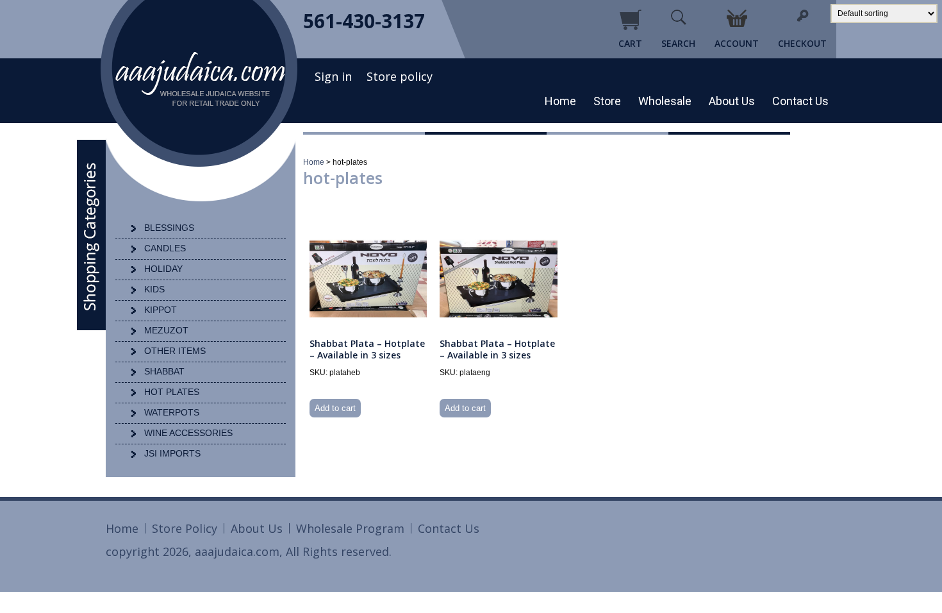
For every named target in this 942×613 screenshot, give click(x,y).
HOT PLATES (171, 392)
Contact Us (800, 101)
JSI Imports (172, 453)
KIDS (154, 289)
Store (607, 101)
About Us (732, 101)
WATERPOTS (171, 412)
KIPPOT (160, 310)
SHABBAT (164, 371)
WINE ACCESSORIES (188, 433)
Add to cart (335, 408)
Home (560, 101)
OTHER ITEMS (175, 351)
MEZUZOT (166, 330)
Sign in (333, 76)
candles (165, 248)
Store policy (400, 76)
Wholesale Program (350, 528)
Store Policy (184, 528)
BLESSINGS (169, 228)
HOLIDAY (163, 269)
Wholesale (664, 101)
